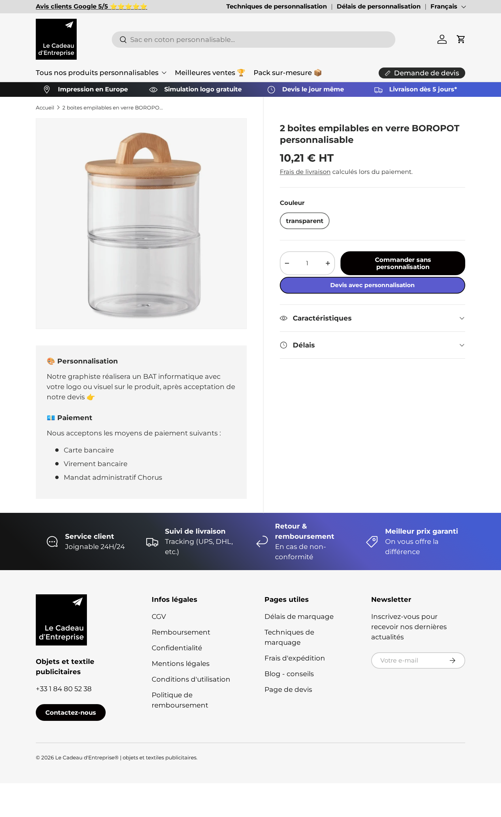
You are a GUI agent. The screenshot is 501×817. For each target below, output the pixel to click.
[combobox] (253, 39)
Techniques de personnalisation (276, 6)
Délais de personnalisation (379, 6)
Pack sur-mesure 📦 (288, 73)
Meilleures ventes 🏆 (210, 73)
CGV (159, 616)
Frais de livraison (305, 171)
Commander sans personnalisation (403, 263)
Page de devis (288, 689)
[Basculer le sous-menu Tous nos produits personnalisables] (164, 73)
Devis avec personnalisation (372, 285)
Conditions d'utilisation (191, 679)
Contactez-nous (70, 712)
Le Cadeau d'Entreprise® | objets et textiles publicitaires (125, 757)
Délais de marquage (299, 616)
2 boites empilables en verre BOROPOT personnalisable (113, 107)
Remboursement (181, 632)
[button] (461, 39)
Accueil (45, 107)
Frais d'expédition (294, 658)
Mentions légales (181, 663)
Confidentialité (177, 648)
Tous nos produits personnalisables (97, 73)
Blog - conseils (289, 674)
